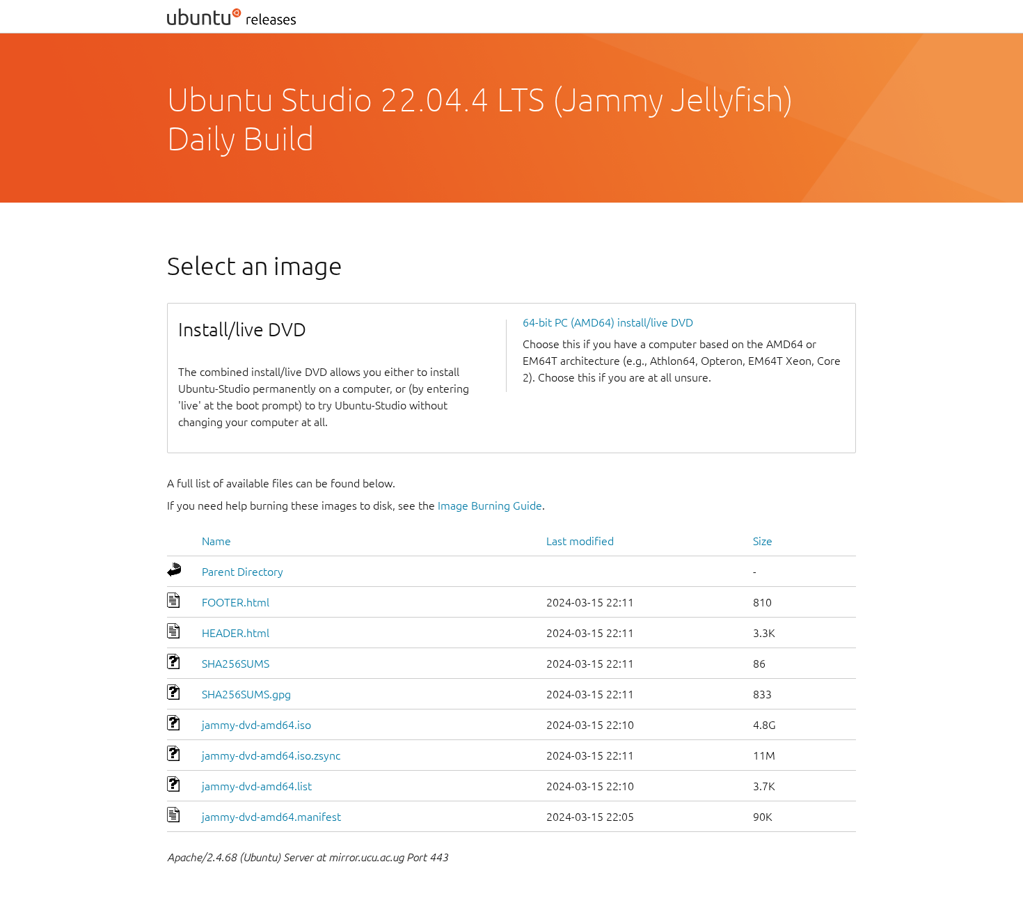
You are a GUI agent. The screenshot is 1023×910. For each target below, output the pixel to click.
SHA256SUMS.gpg (246, 694)
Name (216, 541)
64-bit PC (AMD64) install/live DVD (608, 322)
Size (762, 541)
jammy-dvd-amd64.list (257, 786)
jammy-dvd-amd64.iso (256, 725)
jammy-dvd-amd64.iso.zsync (271, 755)
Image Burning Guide (490, 505)
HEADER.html (235, 633)
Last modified (580, 541)
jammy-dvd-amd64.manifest (271, 816)
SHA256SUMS (235, 663)
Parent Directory (242, 571)
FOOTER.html (235, 602)
